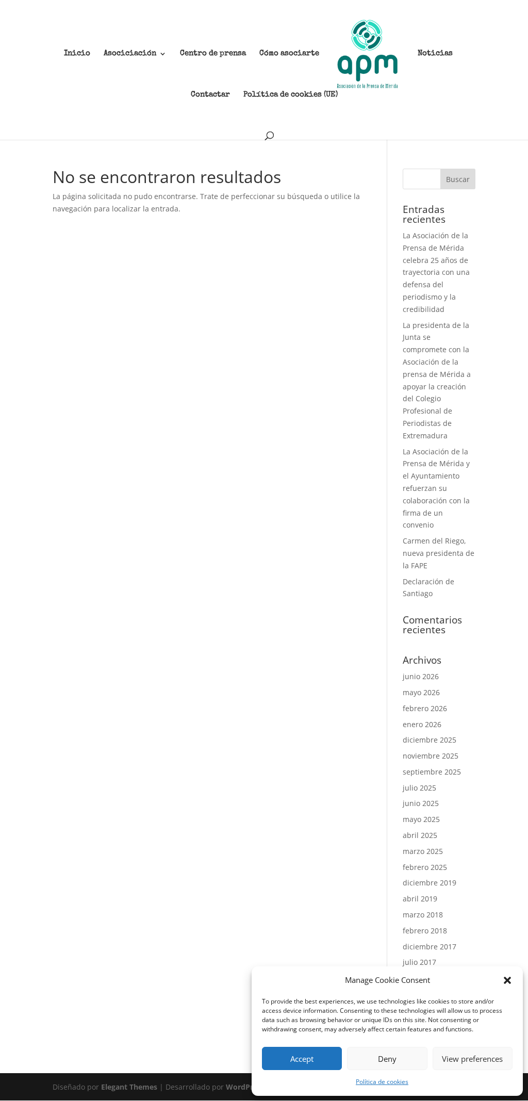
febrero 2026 (425, 708)
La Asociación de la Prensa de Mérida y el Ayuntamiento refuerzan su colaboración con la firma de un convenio (436, 488)
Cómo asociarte (289, 53)
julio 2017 (419, 962)
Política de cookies (382, 1081)
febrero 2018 (425, 930)
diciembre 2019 (429, 883)
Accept (302, 1059)
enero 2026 (422, 724)
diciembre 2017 (429, 946)
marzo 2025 (423, 851)
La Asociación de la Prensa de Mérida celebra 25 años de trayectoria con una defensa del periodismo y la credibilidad (436, 272)
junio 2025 (421, 803)
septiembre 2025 (432, 772)
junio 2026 (421, 676)
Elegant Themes (129, 1087)
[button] (507, 980)
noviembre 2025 (430, 756)
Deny (387, 1059)
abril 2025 (420, 835)
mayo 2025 (421, 819)
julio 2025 (419, 788)
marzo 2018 (423, 914)
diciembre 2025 (429, 740)
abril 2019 (420, 898)
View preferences (472, 1059)
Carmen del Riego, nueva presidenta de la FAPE (438, 553)
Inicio (77, 53)
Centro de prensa (213, 53)
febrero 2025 (425, 867)
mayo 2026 (421, 692)
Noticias (435, 53)
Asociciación (130, 53)
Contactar (210, 94)
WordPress (245, 1087)
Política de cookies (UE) (290, 94)
